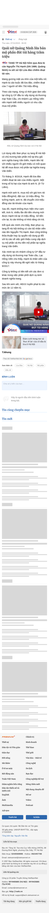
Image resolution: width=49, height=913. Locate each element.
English (5, 795)
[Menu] (3, 32)
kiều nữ (8, 370)
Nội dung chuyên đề (35, 789)
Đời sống (6, 758)
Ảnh (4, 800)
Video (28, 800)
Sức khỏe (6, 763)
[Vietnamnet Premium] (8, 738)
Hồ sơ (28, 795)
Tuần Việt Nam (9, 779)
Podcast (29, 805)
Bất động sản (8, 773)
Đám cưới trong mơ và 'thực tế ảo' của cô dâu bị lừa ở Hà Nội (34, 341)
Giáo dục (6, 752)
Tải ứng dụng (9, 901)
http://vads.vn (16, 891)
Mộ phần (40, 365)
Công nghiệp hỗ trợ (35, 779)
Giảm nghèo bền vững (12, 784)
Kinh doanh (31, 742)
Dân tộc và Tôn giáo (11, 747)
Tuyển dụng (41, 901)
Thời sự (8, 39)
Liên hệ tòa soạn (10, 842)
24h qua (5, 810)
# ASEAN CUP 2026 (28, 32)
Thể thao (30, 747)
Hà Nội (30, 365)
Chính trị (30, 737)
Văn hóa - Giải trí (34, 758)
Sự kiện (36, 817)
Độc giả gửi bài (25, 901)
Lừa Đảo (19, 365)
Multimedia (7, 805)
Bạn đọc (29, 773)
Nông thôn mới (33, 784)
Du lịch (29, 768)
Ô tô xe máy (7, 768)
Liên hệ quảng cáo (11, 872)
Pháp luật (23, 39)
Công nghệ (31, 763)
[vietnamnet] (12, 34)
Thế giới (29, 752)
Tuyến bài (12, 817)
